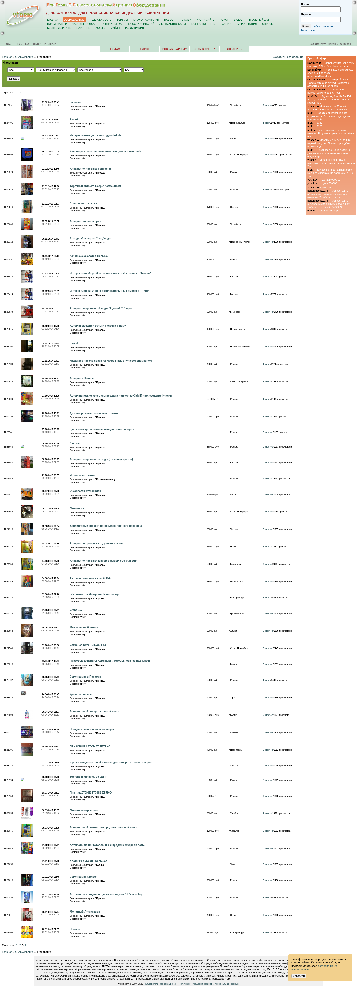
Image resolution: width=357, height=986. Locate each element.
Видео (238, 19)
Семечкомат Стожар (83, 876)
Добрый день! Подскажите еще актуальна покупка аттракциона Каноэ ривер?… (328, 82)
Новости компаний (140, 23)
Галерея (226, 23)
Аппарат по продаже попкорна (90, 168)
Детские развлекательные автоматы (94, 413)
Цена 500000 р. (331, 183)
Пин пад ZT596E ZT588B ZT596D (91, 792)
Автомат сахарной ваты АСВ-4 (90, 578)
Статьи (187, 19)
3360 (319, 126)
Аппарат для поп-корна (85, 221)
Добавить (234, 49)
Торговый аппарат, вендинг (88, 776)
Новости (170, 19)
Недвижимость (100, 19)
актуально (326, 187)
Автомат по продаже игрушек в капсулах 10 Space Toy (106, 894)
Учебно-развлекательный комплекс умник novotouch (105, 151)
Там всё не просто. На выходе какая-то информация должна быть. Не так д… (330, 172)
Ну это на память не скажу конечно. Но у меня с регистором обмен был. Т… (330, 133)
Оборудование (74, 19)
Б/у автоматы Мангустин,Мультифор (94, 594)
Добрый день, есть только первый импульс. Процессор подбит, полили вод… (329, 143)
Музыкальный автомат (85, 627)
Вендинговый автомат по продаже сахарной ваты (103, 827)
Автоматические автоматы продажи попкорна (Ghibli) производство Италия (121, 395)
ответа (267, 105)
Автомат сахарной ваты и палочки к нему (98, 325)
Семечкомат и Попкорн (85, 676)
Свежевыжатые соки (83, 203)
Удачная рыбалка (81, 694)
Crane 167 (76, 610)
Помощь (333, 44)
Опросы (268, 23)
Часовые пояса (83, 23)
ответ (266, 123)
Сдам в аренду (204, 49)
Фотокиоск (77, 508)
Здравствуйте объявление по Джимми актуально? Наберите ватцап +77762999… (328, 203)
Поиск (224, 19)
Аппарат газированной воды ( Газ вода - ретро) (101, 459)
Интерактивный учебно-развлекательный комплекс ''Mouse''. (111, 273)
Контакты (345, 44)
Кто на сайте (205, 19)
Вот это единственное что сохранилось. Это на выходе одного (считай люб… (328, 116)
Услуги (100, 28)
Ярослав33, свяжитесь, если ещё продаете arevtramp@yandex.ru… (330, 72)
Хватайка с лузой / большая (88, 860)
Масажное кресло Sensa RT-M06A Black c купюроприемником (111, 360)
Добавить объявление (288, 56)
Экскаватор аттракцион (85, 490)
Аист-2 (74, 119)
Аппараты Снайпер (82, 378)
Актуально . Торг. (329, 210)
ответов (268, 138)
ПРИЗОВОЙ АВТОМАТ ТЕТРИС (90, 746)
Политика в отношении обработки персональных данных (209, 983)
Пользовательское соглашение (160, 983)
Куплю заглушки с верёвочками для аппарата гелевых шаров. (111, 762)
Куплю (144, 49)
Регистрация (308, 30)
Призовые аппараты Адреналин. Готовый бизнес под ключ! (110, 660)
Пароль (306, 14)
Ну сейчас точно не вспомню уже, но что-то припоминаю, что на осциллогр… (328, 153)
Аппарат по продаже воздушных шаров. (97, 543)
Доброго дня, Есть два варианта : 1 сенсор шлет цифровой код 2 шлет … (331, 163)
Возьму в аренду (174, 49)
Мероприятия (247, 23)
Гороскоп (76, 102)
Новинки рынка (111, 23)
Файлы (115, 28)
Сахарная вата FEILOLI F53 (88, 644)
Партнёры (83, 28)
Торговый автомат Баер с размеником (95, 186)
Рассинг (75, 443)
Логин (305, 4)
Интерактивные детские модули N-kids (95, 135)
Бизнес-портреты (203, 23)
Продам (114, 49)
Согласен (299, 976)
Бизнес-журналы (59, 28)
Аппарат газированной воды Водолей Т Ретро (101, 308)
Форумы (122, 19)
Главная (53, 19)
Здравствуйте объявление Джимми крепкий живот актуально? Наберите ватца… (328, 193)
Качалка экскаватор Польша (89, 255)
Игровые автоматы (82, 475)
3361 (319, 122)
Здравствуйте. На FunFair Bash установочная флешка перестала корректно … (330, 99)
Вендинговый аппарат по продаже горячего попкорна (106, 525)
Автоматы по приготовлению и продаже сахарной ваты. (107, 845)
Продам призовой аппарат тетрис (92, 729)
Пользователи (57, 23)
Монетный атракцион (84, 810)
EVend (74, 343)
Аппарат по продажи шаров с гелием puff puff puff (103, 560)
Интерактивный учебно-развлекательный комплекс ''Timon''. (110, 290)
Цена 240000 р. (331, 179)
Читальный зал (258, 19)
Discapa (75, 929)
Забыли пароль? (323, 26)
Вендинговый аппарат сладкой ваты (94, 711)
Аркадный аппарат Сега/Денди (90, 238)
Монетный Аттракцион (85, 911)
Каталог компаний (146, 19)
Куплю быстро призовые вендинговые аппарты (102, 429)
